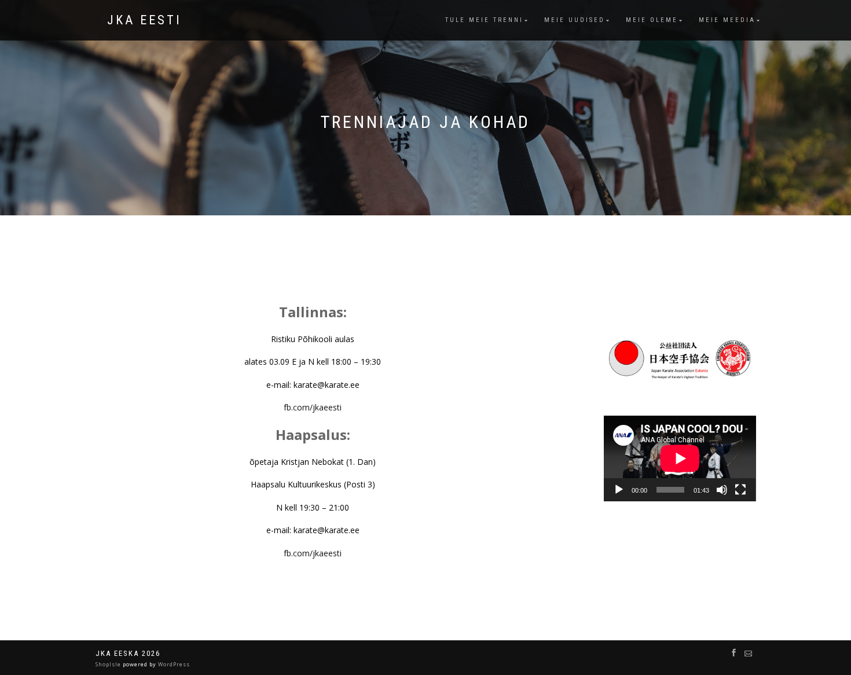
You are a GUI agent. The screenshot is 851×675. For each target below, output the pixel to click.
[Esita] (619, 490)
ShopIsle (109, 664)
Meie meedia (727, 20)
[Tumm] (722, 490)
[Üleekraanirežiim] (740, 490)
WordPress (173, 664)
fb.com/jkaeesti (313, 407)
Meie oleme (652, 20)
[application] (680, 458)
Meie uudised (574, 20)
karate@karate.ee (327, 384)
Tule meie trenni (484, 20)
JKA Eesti (144, 20)
